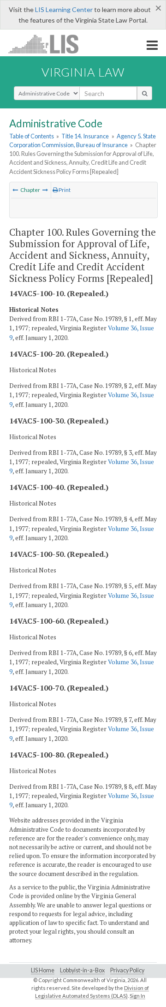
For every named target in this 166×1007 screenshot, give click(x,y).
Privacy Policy (127, 970)
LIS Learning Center (64, 9)
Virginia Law (83, 72)
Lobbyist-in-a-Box (82, 970)
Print (64, 189)
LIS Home (42, 970)
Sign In (137, 996)
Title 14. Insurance (85, 136)
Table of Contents (31, 136)
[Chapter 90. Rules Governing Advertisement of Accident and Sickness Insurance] (15, 189)
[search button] (144, 93)
